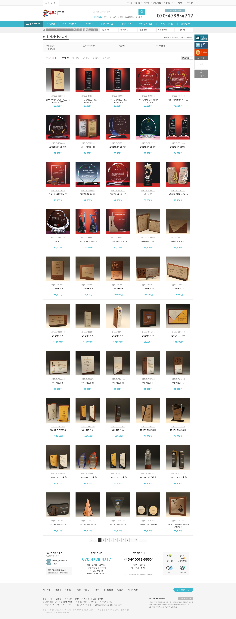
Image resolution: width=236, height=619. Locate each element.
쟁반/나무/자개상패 (89, 46)
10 (136, 540)
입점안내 (120, 590)
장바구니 (157, 3)
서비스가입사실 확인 (185, 598)
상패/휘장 (185, 24)
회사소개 (46, 590)
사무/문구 (88, 24)
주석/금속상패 (50, 49)
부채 (121, 17)
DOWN (201, 75)
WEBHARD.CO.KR (52, 556)
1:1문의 (96, 590)
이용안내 (57, 590)
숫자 (95, 30)
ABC (90, 30)
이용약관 (68, 590)
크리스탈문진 (160, 46)
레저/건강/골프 (106, 24)
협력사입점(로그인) (183, 590)
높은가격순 (86, 58)
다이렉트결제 (189, 3)
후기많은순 (96, 58)
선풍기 (114, 17)
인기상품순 (65, 58)
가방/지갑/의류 (167, 24)
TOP (201, 72)
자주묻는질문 (108, 590)
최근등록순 (106, 58)
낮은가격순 (75, 58)
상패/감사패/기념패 (187, 37)
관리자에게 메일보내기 (58, 570)
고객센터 (179, 3)
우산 (106, 17)
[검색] (141, 12)
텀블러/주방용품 (69, 24)
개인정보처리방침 (82, 590)
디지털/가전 (126, 24)
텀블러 (140, 17)
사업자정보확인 (107, 602)
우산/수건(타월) (146, 24)
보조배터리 (130, 17)
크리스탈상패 (50, 46)
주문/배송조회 (168, 3)
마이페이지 (146, 3)
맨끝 (145, 540)
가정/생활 (50, 24)
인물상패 (122, 46)
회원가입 (137, 3)
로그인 (129, 3)
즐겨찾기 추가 (51, 3)
